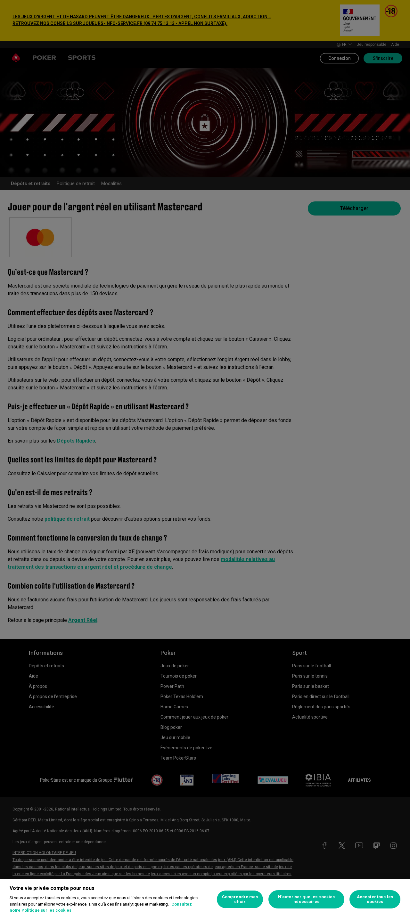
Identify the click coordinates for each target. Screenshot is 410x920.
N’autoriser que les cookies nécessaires (306, 899)
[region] (205, 899)
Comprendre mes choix (240, 899)
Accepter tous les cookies (375, 899)
